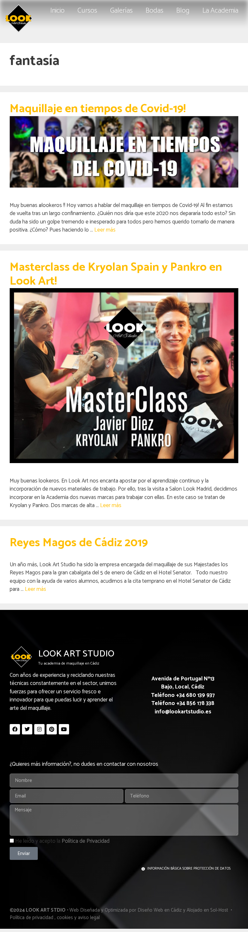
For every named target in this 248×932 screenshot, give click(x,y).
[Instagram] (39, 729)
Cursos (87, 10)
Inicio (57, 10)
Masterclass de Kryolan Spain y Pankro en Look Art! (116, 274)
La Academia (220, 10)
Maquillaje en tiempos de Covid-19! (98, 108)
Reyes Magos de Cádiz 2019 (79, 542)
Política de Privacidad (85, 841)
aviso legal (89, 918)
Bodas (154, 10)
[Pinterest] (51, 729)
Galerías (121, 10)
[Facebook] (15, 729)
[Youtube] (64, 729)
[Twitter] (27, 729)
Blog (183, 10)
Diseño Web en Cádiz (160, 910)
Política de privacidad (31, 918)
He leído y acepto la (62, 841)
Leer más (105, 229)
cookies (65, 918)
